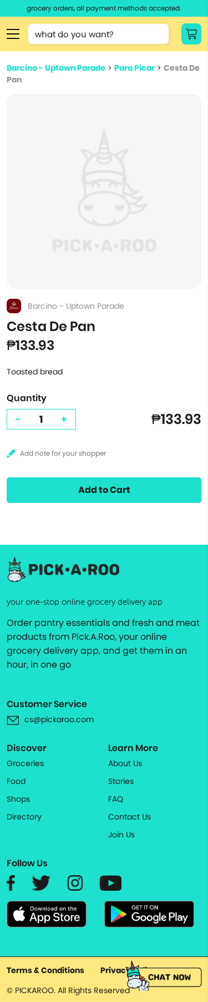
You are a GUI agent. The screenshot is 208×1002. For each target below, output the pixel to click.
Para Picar (134, 67)
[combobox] (98, 34)
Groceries (25, 763)
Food (16, 781)
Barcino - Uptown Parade (56, 67)
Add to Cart (104, 489)
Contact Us (129, 816)
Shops (18, 798)
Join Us (121, 834)
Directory (24, 816)
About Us (125, 763)
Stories (121, 781)
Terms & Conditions (45, 970)
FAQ (115, 798)
